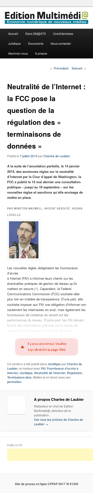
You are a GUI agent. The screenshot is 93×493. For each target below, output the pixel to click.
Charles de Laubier (56, 156)
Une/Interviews (63, 33)
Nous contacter (61, 43)
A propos (41, 53)
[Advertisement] (50, 454)
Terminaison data (19, 377)
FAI (43, 368)
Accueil (13, 33)
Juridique (14, 43)
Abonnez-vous (18, 53)
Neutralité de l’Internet (49, 373)
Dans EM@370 (35, 33)
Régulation (74, 373)
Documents (35, 43)
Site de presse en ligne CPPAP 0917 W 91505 (46, 484)
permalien (14, 382)
